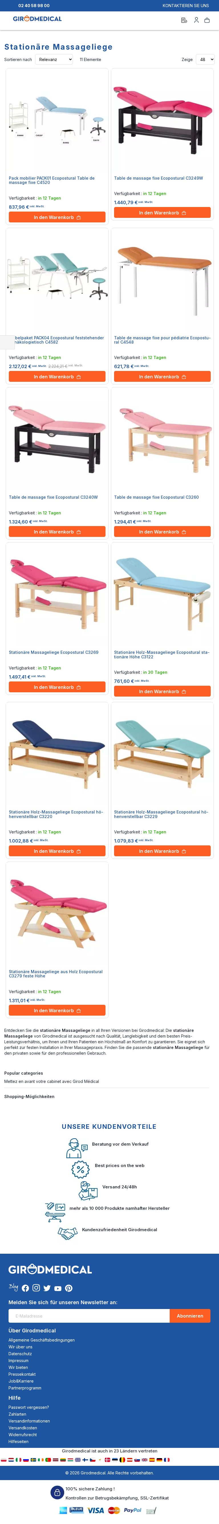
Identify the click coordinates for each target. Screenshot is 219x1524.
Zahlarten (17, 1414)
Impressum (19, 1360)
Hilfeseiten (19, 1441)
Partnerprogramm (25, 1387)
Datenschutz (20, 1353)
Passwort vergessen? (29, 1407)
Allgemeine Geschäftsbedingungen (42, 1340)
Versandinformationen (29, 1421)
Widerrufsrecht (23, 1434)
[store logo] (37, 21)
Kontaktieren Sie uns (186, 5)
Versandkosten (23, 1427)
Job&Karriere (21, 1381)
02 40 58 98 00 (34, 5)
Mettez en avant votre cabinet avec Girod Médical (51, 1081)
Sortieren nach (18, 59)
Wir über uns (21, 1346)
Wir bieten (18, 1367)
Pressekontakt (22, 1374)
